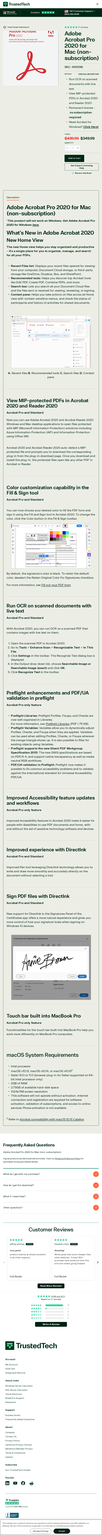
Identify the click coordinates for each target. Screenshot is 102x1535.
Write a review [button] (51, 1324)
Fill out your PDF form (56, 585)
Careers (9, 1457)
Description (13, 197)
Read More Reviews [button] (51, 1286)
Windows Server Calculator (19, 1386)
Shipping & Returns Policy (67, 1158)
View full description (88, 74)
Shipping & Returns (15, 1373)
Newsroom (10, 1402)
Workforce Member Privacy (19, 1448)
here (36, 225)
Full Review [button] (16, 1276)
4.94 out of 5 (58, 1296)
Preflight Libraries (58, 724)
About (8, 1427)
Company (10, 1432)
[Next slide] (98, 1262)
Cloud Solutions (13, 1394)
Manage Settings (41, 1531)
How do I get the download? (18, 1185)
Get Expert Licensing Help (82, 166)
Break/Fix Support (14, 1398)
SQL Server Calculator (16, 1390)
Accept (62, 1531)
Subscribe (11, 1465)
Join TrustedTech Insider (18, 1470)
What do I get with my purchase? (21, 1174)
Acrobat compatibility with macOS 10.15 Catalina (52, 1119)
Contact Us (10, 1436)
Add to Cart (74, 158)
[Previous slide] (4, 1262)
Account (10, 1359)
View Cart (10, 1368)
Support (10, 1410)
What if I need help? (14, 1196)
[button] (97, 4)
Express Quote (12, 1415)
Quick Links (12, 1380)
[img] (16, 1240)
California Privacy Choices (18, 1445)
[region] (51, 1527)
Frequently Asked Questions (20, 1419)
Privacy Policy (12, 1440)
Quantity (69, 143)
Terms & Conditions (15, 1453)
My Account (11, 1364)
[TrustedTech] (16, 4)
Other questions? (13, 1207)
